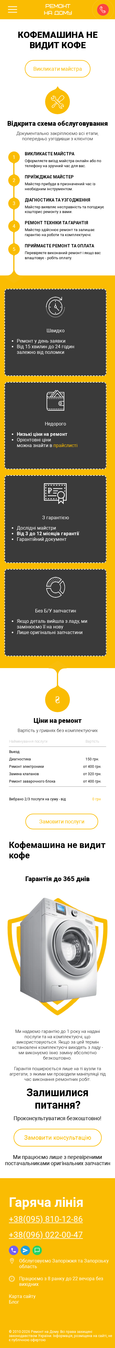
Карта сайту (22, 1296)
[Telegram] (25, 1250)
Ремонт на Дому (58, 10)
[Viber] (13, 1250)
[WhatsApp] (37, 1250)
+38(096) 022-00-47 (46, 1235)
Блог (14, 1302)
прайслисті (65, 445)
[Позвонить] (102, 9)
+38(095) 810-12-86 (46, 1219)
